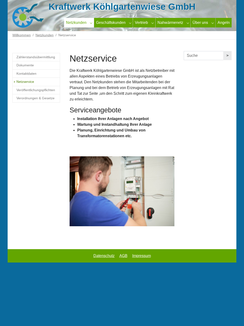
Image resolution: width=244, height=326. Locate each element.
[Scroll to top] (233, 315)
